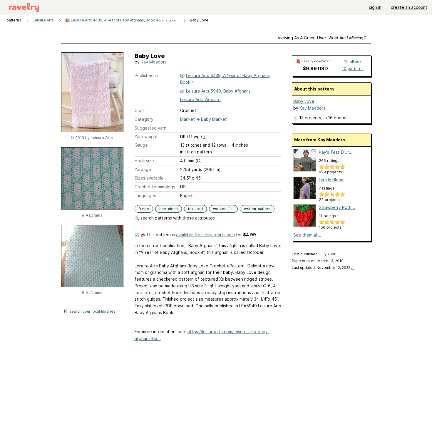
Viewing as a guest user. (322, 37)
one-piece (168, 209)
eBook (355, 61)
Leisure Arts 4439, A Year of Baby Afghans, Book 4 (124, 20)
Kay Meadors (154, 61)
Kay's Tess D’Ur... (335, 152)
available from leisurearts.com (205, 234)
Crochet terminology (155, 186)
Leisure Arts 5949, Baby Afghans (218, 90)
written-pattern (257, 209)
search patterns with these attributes (177, 217)
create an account (409, 7)
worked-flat (223, 209)
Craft (140, 110)
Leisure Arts (43, 20)
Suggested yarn (150, 127)
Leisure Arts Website (200, 99)
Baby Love (303, 101)
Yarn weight (146, 136)
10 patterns (353, 68)
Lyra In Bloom (331, 179)
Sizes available (149, 177)
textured (195, 209)
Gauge (141, 145)
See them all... (307, 234)
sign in (375, 7)
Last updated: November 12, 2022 (323, 267)
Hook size (144, 160)
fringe (144, 209)
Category (144, 119)
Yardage (143, 169)
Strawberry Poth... (337, 207)
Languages (145, 195)
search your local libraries (92, 311)
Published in (146, 75)
